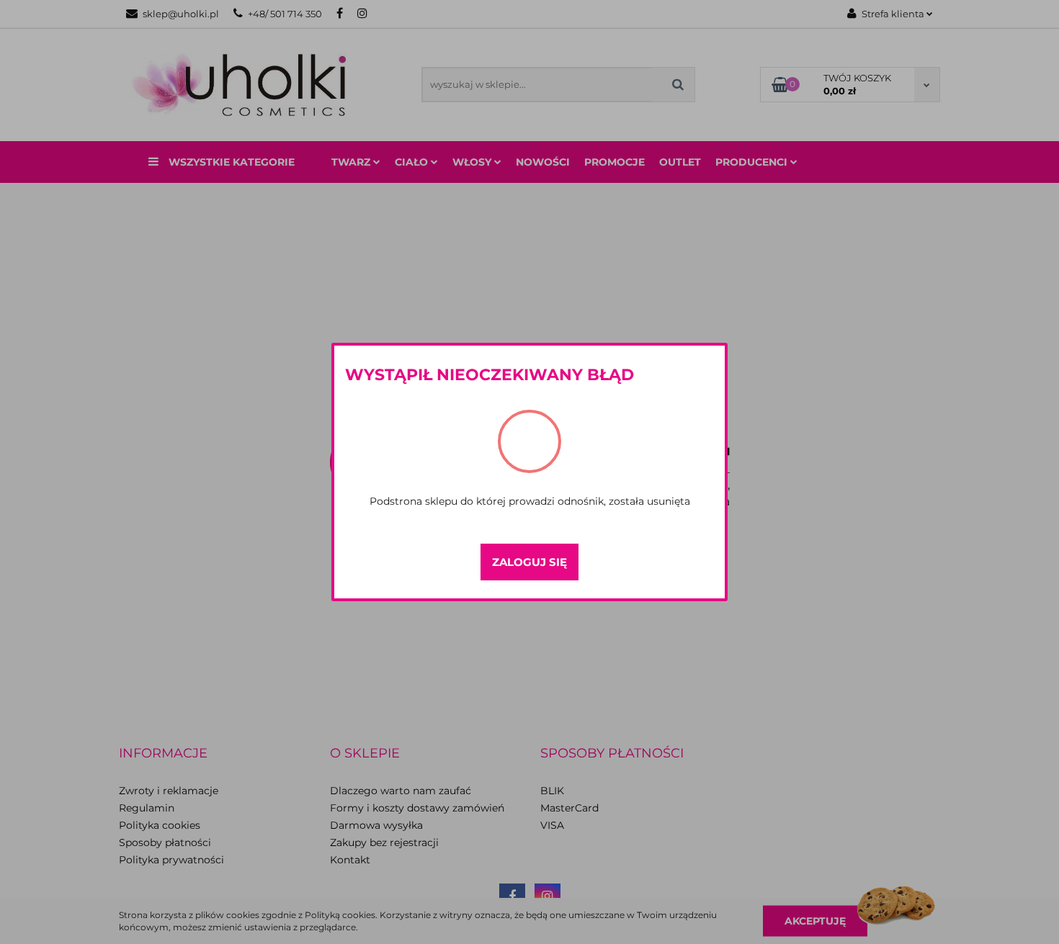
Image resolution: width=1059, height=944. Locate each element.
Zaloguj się (529, 562)
